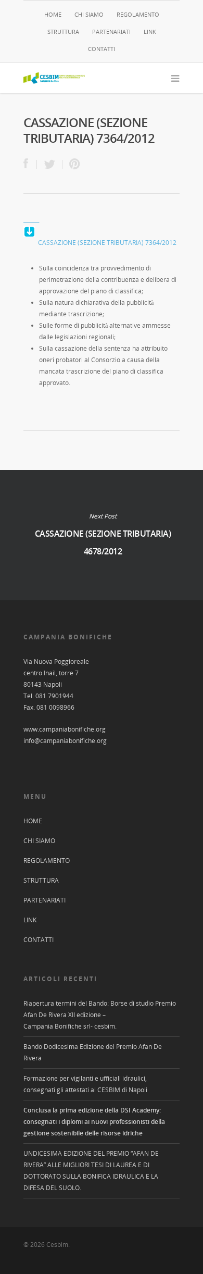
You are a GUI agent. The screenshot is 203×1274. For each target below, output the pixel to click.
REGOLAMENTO (138, 14)
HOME (52, 14)
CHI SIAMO (89, 14)
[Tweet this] (49, 164)
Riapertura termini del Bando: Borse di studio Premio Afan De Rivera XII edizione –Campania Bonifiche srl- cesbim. (99, 1015)
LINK (150, 31)
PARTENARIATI (111, 31)
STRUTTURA (63, 31)
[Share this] (30, 164)
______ (31, 219)
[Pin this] (72, 164)
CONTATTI (101, 49)
